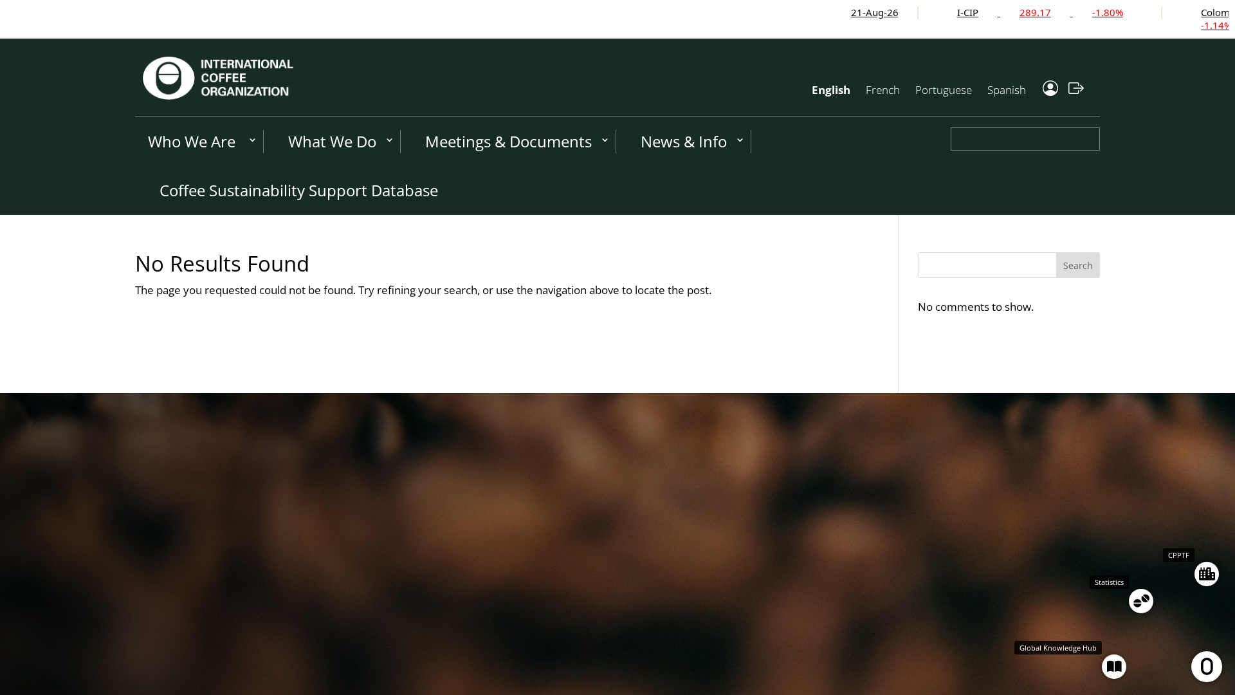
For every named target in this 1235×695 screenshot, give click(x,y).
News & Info (684, 141)
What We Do (332, 141)
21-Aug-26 (819, 12)
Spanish (1006, 89)
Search (1078, 265)
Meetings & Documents (508, 141)
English (831, 89)
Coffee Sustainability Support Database (299, 190)
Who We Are (191, 141)
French (883, 89)
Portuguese (943, 89)
